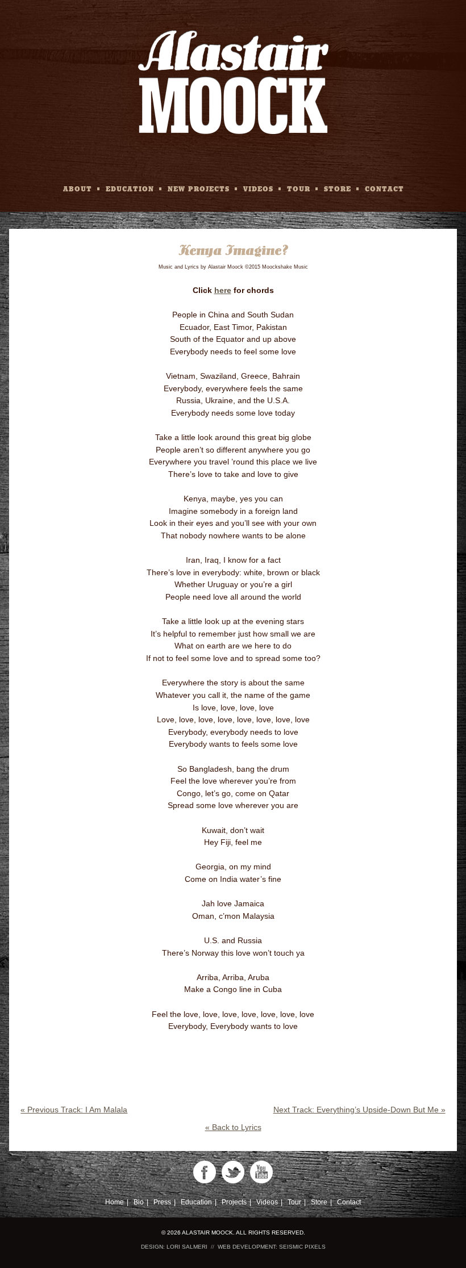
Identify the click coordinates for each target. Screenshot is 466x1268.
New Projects (199, 188)
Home (114, 1202)
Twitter (233, 1172)
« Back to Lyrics (233, 1127)
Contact (384, 188)
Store (337, 188)
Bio (139, 1202)
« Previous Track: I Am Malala (73, 1109)
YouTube (261, 1172)
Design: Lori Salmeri (174, 1247)
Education (130, 188)
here (222, 290)
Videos (258, 188)
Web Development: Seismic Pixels (272, 1247)
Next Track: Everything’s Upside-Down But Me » (359, 1109)
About (77, 188)
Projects (234, 1202)
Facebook (204, 1172)
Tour (298, 188)
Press (162, 1202)
